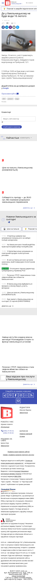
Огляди (22, 436)
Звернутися (5, 446)
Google (6, 88)
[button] (3, 3)
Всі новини (29, 3)
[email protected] (18, 576)
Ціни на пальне (13, 229)
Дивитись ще (29, 208)
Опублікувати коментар (11, 127)
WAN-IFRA (17, 476)
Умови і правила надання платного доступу (18, 455)
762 (13, 23)
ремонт (10, 99)
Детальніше (5, 427)
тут (23, 468)
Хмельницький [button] (16, 3)
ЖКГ (4, 99)
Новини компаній (26, 434)
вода (17, 99)
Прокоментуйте (10, 93)
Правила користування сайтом (18, 452)
